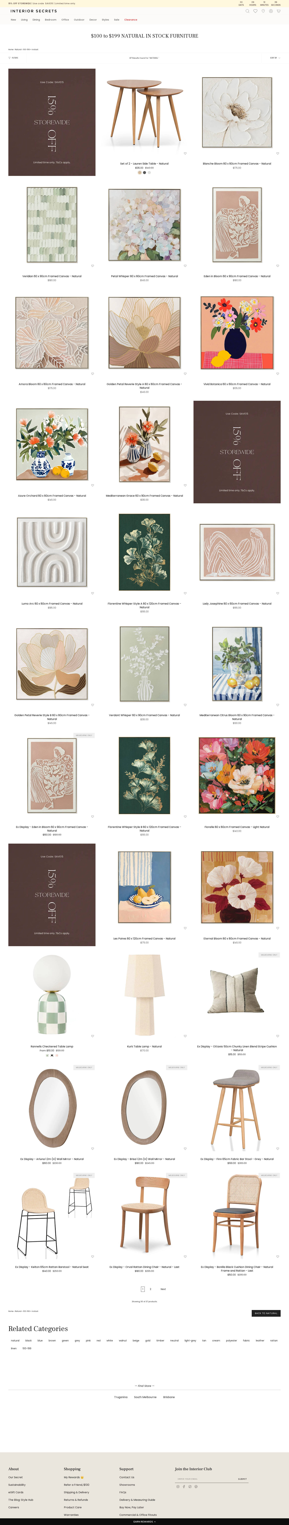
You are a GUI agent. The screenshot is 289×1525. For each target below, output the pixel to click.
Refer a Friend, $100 (76, 1485)
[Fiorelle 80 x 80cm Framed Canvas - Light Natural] (237, 775)
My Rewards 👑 (74, 1477)
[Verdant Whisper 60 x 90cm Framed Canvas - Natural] (144, 663)
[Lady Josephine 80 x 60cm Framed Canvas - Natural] (237, 552)
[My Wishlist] (255, 11)
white (110, 1340)
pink (88, 1340)
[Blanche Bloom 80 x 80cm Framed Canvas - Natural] (237, 112)
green (65, 1340)
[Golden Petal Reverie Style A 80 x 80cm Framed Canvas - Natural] (144, 332)
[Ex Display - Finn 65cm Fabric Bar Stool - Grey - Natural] (237, 1107)
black (28, 1340)
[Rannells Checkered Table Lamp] (51, 995)
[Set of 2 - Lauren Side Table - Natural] (144, 112)
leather (260, 1340)
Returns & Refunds (76, 1500)
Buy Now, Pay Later (131, 1507)
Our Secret (15, 1477)
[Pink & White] (56, 1055)
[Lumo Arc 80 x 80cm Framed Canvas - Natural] (51, 552)
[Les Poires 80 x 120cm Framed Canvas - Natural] (144, 887)
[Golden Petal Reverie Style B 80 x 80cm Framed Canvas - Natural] (51, 663)
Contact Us (126, 1477)
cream (216, 1340)
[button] (144, 1521)
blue (40, 1340)
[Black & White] (51, 1055)
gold (147, 1340)
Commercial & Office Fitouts (138, 1515)
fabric (246, 1340)
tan (204, 1340)
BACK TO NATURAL (266, 1313)
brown (52, 1340)
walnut (123, 1340)
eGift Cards (15, 1492)
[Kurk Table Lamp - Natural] (144, 995)
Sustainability (17, 1485)
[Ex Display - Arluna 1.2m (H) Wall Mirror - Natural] (51, 1107)
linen (14, 1348)
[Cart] (278, 11)
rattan (274, 1340)
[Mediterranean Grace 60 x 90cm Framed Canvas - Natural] (144, 444)
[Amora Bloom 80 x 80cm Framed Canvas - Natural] (51, 332)
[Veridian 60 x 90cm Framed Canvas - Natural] (51, 224)
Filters (15, 58)
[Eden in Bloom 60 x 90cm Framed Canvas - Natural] (237, 224)
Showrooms (127, 1485)
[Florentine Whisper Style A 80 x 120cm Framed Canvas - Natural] (144, 552)
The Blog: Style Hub (20, 1500)
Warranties (71, 1515)
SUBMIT (242, 1479)
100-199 (26, 49)
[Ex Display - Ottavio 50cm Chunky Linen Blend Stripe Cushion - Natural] (237, 995)
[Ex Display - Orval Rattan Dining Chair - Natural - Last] (144, 1215)
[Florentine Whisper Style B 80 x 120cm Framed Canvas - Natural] (144, 775)
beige (136, 1340)
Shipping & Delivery (76, 1492)
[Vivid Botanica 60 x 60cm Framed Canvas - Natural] (237, 332)
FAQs (122, 1492)
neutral (174, 1340)
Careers (13, 1507)
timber (160, 1340)
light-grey (190, 1340)
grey (77, 1340)
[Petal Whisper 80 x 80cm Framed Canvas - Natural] (144, 224)
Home (10, 49)
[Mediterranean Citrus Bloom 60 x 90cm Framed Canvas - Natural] (237, 663)
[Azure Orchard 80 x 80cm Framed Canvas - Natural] (51, 444)
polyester (231, 1340)
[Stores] (263, 11)
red (99, 1340)
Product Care (73, 1507)
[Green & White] (47, 1055)
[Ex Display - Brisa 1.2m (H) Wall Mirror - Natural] (144, 1107)
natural (15, 1340)
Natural (18, 49)
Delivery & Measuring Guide (137, 1500)
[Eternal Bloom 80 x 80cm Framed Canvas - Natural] (237, 887)
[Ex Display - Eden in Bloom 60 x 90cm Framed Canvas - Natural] (51, 775)
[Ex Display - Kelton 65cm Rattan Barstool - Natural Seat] (51, 1215)
